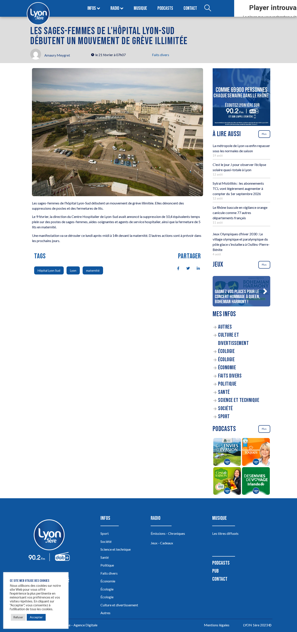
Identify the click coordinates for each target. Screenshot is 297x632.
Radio (114, 8)
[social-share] (175, 268)
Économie (227, 367)
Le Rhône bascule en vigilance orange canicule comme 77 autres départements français (240, 212)
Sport (224, 416)
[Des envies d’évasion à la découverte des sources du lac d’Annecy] (227, 452)
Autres (225, 327)
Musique (140, 8)
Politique (227, 384)
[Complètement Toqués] (256, 452)
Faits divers (160, 55)
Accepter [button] (36, 617)
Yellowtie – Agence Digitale (77, 625)
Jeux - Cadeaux (162, 543)
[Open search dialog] (207, 8)
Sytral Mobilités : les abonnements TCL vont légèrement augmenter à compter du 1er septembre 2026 (238, 188)
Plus (264, 133)
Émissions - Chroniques (168, 533)
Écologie (226, 351)
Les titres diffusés (225, 533)
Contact (190, 8)
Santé (224, 392)
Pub (215, 571)
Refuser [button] (18, 617)
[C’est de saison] (227, 481)
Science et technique (238, 400)
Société (225, 408)
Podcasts (165, 8)
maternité (93, 270)
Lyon (73, 270)
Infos (91, 8)
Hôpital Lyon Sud (49, 270)
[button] (265, 291)
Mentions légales (216, 625)
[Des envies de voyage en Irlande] (256, 481)
